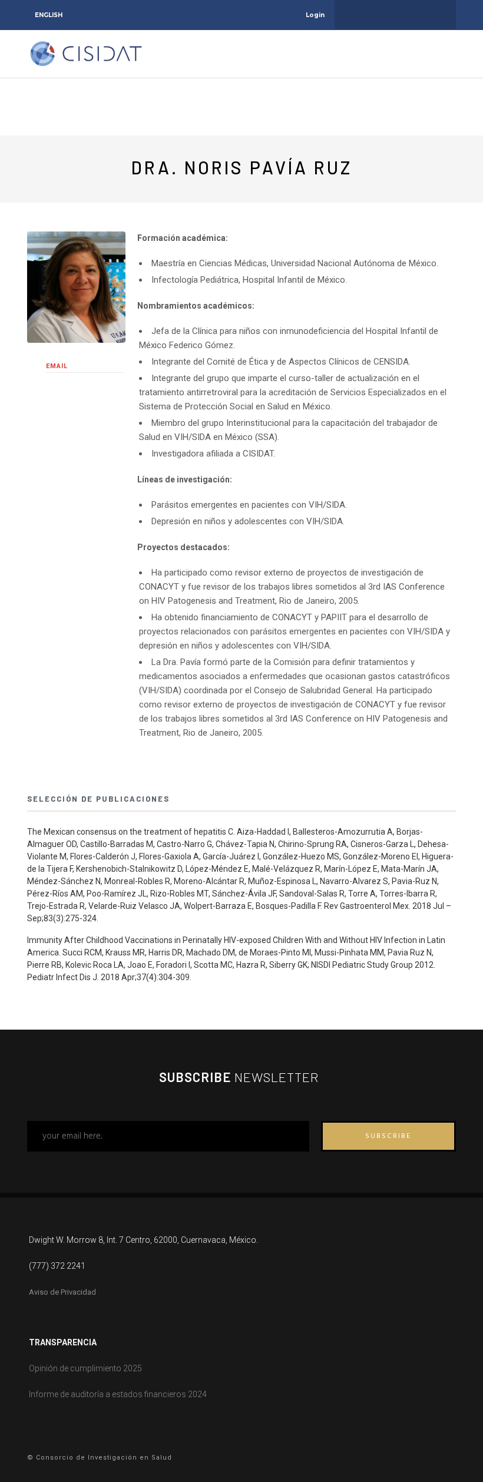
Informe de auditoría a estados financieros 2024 (118, 1394)
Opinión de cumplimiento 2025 (85, 1368)
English (48, 15)
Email (57, 366)
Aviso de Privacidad (62, 1292)
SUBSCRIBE (388, 1136)
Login (315, 15)
